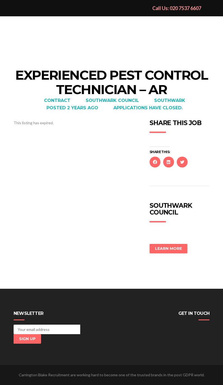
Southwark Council (112, 100)
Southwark (169, 100)
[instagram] (206, 329)
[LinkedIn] (198, 329)
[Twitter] (190, 329)
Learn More (168, 248)
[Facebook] (182, 329)
